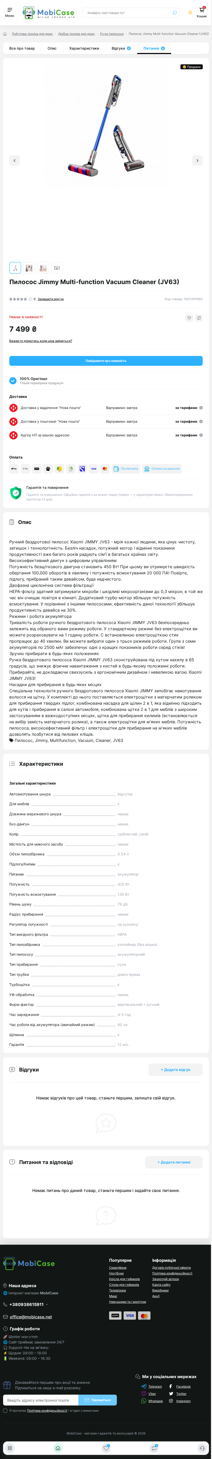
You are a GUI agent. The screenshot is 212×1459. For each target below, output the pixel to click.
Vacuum (85, 740)
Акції (156, 1296)
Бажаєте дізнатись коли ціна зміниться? (40, 341)
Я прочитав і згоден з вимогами (54, 1410)
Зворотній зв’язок (165, 1279)
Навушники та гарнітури (127, 1302)
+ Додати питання (173, 1162)
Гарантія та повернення (47, 487)
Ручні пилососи (112, 34)
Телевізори (117, 1290)
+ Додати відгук (175, 1069)
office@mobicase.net (31, 1316)
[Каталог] (9, 1448)
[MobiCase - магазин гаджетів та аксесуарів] (53, 1263)
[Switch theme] (190, 12)
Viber (152, 1394)
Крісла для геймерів (124, 1279)
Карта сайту (161, 1285)
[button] (197, 160)
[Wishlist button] (189, 318)
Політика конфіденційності (172, 1273)
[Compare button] (199, 318)
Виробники (160, 1290)
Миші (113, 1296)
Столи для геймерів (124, 1285)
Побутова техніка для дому (32, 34)
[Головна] (58, 1448)
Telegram (155, 1386)
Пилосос (24, 740)
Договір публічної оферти (171, 1268)
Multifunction (62, 740)
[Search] (175, 13)
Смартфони (117, 1268)
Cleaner (103, 740)
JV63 (118, 740)
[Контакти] (202, 1448)
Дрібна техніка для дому (76, 34)
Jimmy (41, 740)
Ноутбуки (116, 1273)
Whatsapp (155, 1401)
